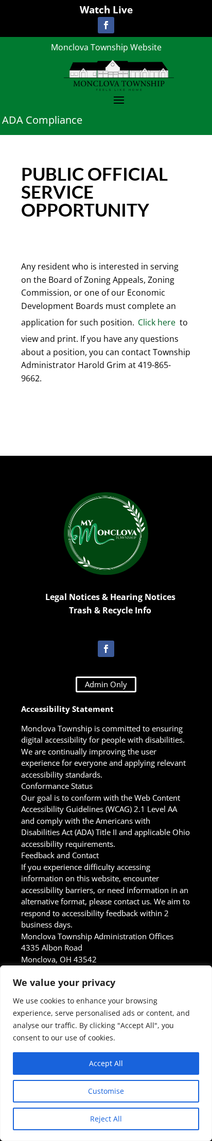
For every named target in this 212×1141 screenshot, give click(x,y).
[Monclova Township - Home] (119, 75)
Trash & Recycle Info (110, 610)
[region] (106, 1053)
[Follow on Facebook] (106, 25)
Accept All (106, 1063)
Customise (106, 1091)
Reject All (106, 1119)
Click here (156, 322)
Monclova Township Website (106, 47)
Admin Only (106, 684)
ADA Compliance (42, 120)
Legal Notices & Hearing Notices (110, 597)
